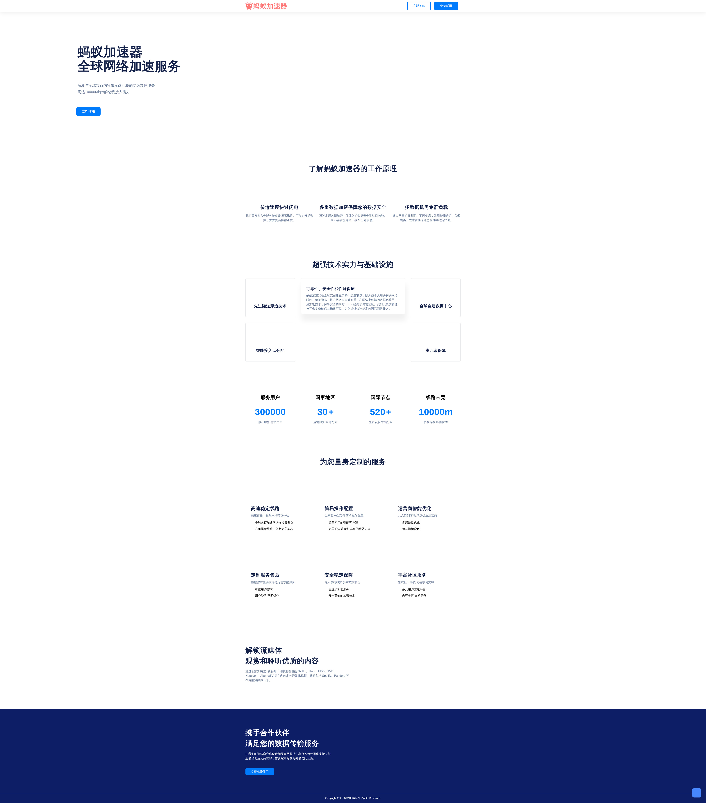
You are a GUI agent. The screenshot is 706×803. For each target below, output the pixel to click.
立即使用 (88, 111)
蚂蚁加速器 (350, 798)
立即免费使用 (260, 771)
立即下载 (419, 5)
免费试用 (446, 5)
